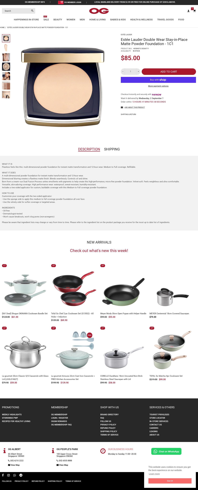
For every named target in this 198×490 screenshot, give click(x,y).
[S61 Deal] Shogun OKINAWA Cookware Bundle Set (25, 313)
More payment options (158, 86)
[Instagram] (8, 475)
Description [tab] (89, 149)
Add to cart (168, 71)
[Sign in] (188, 11)
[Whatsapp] (14, 475)
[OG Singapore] (99, 11)
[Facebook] (3, 475)
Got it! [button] (170, 481)
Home (2, 27)
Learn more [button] (154, 474)
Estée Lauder (126, 35)
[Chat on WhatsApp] (166, 451)
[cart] (194, 11)
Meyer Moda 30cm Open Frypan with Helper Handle (123, 313)
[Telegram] (20, 475)
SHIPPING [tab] (112, 149)
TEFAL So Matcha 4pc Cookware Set (166, 376)
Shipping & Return (128, 114)
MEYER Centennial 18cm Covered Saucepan (169, 313)
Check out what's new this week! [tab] (99, 250)
